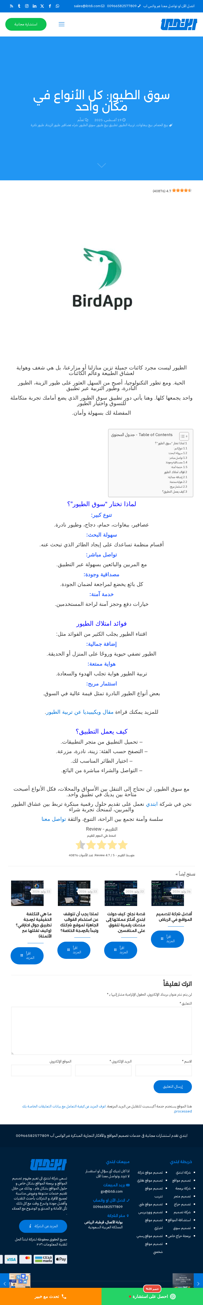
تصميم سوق (182, 1227)
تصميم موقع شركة (150, 1172)
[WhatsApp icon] (57, 6)
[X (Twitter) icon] (42, 6)
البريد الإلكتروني (120, 1061)
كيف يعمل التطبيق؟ (173, 491)
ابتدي (152, 804)
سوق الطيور (87, 124)
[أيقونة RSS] (11, 6)
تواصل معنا (53, 819)
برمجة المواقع (44, 1183)
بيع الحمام (161, 124)
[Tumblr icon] (19, 6)
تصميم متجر (182, 1196)
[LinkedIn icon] (34, 6)
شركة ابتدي (183, 1172)
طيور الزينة (53, 124)
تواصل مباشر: (175, 458)
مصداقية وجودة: (173, 462)
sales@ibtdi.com (87, 5)
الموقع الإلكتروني (60, 1061)
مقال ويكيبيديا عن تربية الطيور (80, 712)
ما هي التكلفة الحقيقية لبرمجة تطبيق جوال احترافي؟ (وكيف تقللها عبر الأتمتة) (34, 925)
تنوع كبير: (178, 448)
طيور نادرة (37, 124)
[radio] (123, 845)
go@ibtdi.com (112, 1191)
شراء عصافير (70, 124)
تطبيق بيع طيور (107, 124)
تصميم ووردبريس (151, 1212)
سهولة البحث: (175, 453)
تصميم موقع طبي (151, 1204)
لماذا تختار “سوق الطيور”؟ (169, 443)
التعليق (185, 1003)
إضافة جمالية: (175, 477)
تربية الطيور (127, 124)
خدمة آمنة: (176, 467)
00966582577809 (122, 5)
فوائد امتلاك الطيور (174, 472)
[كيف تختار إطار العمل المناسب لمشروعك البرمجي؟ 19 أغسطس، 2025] (4, 1283)
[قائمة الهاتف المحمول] (61, 24)
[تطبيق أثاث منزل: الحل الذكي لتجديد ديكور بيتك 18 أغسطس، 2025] (198, 1283)
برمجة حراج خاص (179, 1235)
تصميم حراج (182, 1204)
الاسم (187, 1061)
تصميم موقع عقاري (150, 1180)
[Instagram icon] (27, 6)
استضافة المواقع (179, 1219)
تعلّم (80, 119)
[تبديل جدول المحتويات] (181, 436)
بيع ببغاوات (144, 124)
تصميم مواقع (181, 1180)
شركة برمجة (183, 1188)
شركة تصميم (182, 1212)
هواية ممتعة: (175, 482)
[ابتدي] (179, 24)
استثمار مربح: (175, 487)
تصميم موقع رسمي (150, 1235)
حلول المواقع (58, 1188)
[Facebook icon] (50, 6)
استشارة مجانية (26, 24)
